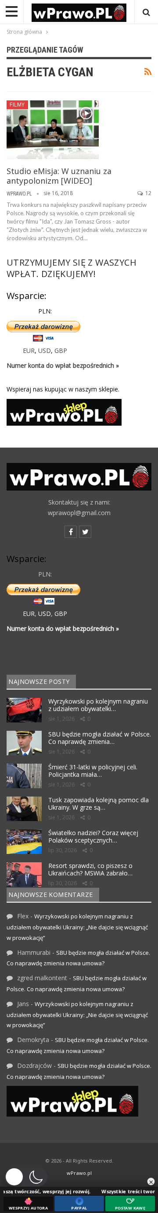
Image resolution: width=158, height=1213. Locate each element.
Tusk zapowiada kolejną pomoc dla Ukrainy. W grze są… (98, 803)
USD (44, 350)
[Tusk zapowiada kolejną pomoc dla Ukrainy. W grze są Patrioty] (24, 809)
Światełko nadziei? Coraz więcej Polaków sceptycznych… (93, 836)
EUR (29, 350)
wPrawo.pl (79, 1173)
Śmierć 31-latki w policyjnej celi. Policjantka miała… (92, 771)
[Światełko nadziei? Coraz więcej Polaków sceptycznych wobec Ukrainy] (24, 841)
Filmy (17, 104)
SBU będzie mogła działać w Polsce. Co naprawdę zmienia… (99, 738)
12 (147, 193)
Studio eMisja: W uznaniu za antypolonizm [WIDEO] (59, 176)
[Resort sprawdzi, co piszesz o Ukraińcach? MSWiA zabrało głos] (24, 874)
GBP (60, 350)
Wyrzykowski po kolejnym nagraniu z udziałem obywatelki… (98, 705)
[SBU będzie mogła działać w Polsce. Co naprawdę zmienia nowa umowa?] (24, 743)
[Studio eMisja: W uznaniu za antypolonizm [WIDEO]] (53, 129)
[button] (25, 1177)
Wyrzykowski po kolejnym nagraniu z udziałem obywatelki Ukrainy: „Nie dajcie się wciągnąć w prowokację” (77, 927)
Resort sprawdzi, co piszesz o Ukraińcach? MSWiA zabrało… (90, 869)
